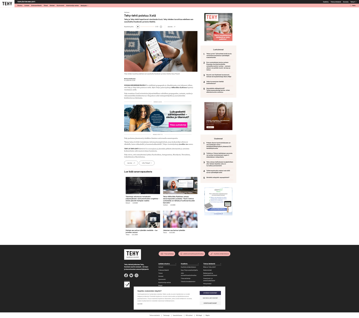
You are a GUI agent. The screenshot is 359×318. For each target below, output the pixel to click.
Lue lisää (139, 303)
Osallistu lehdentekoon (221, 254)
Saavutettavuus (177, 315)
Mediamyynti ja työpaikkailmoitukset (210, 274)
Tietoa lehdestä (336, 2)
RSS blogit (199, 315)
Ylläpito (207, 315)
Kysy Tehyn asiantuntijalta (189, 270)
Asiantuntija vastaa (72, 5)
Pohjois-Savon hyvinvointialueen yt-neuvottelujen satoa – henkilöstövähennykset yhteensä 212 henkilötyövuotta (218, 145)
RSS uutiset (189, 315)
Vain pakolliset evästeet (210, 298)
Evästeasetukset (210, 303)
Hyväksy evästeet (210, 293)
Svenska (345, 2)
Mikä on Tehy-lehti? (209, 267)
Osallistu (326, 2)
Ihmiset (52, 5)
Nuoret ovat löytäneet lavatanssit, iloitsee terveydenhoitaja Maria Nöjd (218, 76)
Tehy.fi (352, 2)
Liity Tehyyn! (146, 163)
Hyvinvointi (60, 5)
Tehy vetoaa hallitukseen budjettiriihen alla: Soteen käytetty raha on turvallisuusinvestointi (219, 164)
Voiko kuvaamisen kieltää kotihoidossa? (215, 82)
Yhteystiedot (207, 284)
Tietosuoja (166, 315)
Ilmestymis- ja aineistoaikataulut (209, 279)
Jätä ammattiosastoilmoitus (188, 274)
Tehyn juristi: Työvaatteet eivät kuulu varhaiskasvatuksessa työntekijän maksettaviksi (219, 55)
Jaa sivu (170, 27)
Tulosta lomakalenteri (188, 282)
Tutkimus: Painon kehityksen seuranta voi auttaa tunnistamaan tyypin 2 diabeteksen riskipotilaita (219, 155)
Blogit (160, 286)
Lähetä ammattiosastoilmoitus (193, 254)
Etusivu (19, 5)
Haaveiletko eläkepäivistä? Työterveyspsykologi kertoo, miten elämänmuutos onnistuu (218, 90)
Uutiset (26, 5)
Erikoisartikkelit (36, 5)
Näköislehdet (207, 270)
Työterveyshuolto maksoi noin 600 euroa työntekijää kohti (218, 171)
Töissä (46, 5)
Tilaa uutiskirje (169, 254)
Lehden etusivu (164, 264)
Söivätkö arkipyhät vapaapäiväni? (217, 177)
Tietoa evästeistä (154, 315)
